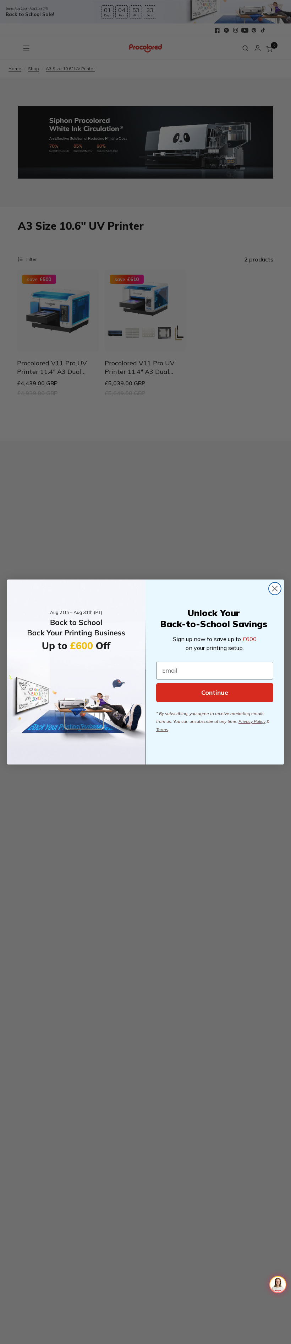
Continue (214, 692)
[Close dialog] (275, 588)
